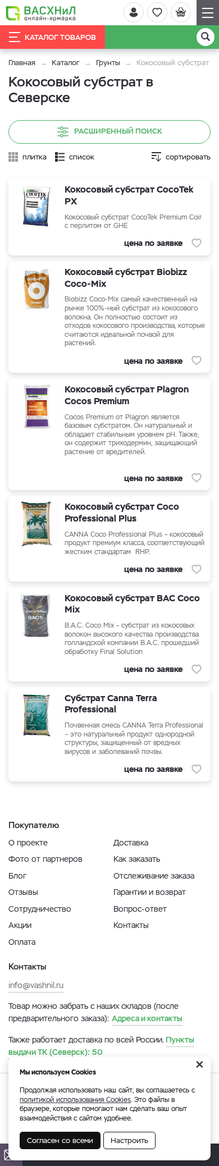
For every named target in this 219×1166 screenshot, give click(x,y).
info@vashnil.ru (35, 985)
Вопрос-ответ (140, 909)
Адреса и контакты (147, 1018)
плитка (34, 157)
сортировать (188, 157)
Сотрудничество (39, 909)
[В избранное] (196, 243)
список (81, 157)
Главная (21, 62)
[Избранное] (157, 12)
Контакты (131, 925)
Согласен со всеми (60, 1140)
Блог (17, 876)
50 (101, 1046)
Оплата (21, 942)
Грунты (108, 62)
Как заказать (136, 859)
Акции (19, 925)
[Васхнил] (41, 13)
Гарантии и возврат (149, 892)
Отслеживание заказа (153, 876)
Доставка (130, 843)
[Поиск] (206, 37)
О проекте (28, 843)
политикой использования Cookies (75, 1099)
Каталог (66, 62)
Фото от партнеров (45, 859)
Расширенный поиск (118, 131)
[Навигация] (208, 12)
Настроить (129, 1140)
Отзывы (23, 892)
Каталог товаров (60, 37)
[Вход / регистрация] (134, 12)
